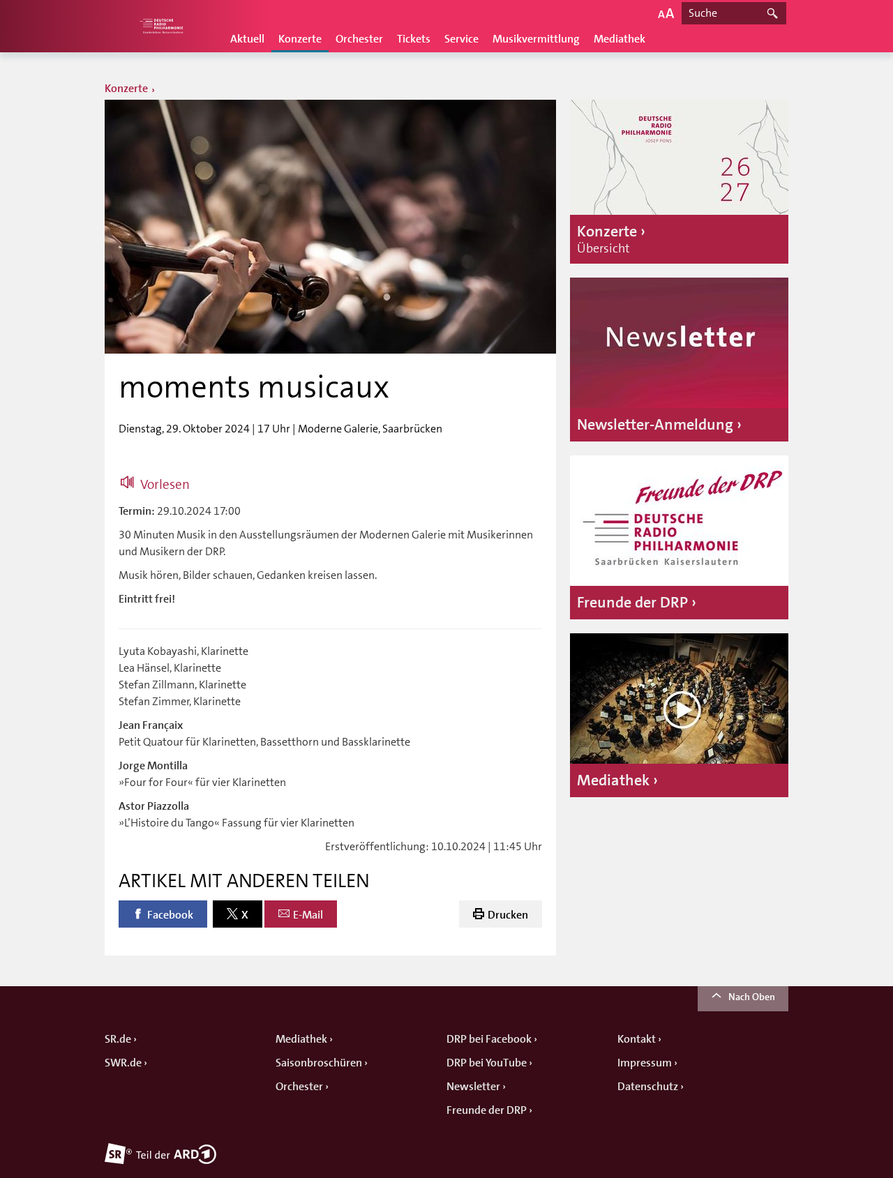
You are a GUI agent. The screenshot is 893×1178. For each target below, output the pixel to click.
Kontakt (636, 1039)
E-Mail (308, 915)
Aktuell (247, 39)
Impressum (644, 1063)
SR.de (118, 1039)
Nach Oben (751, 996)
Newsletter (473, 1087)
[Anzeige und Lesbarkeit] (666, 13)
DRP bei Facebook (489, 1039)
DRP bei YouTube (486, 1063)
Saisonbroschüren (319, 1063)
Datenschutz (647, 1087)
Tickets (413, 39)
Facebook (170, 915)
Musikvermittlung (536, 39)
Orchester (359, 39)
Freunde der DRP (486, 1110)
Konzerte (300, 39)
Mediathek (619, 39)
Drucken (508, 915)
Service (461, 39)
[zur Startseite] (160, 26)
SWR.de (123, 1063)
